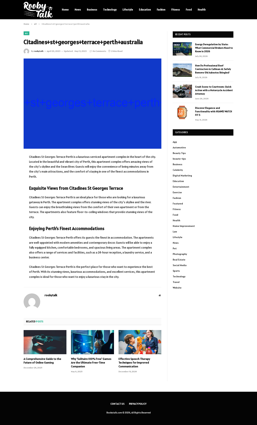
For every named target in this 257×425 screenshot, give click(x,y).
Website (177, 287)
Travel (176, 282)
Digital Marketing (182, 175)
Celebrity (178, 170)
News (78, 9)
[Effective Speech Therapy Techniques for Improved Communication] (140, 342)
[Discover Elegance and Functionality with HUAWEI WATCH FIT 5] (182, 112)
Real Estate (179, 259)
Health (202, 9)
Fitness (175, 9)
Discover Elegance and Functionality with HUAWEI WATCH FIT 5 (213, 111)
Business (92, 9)
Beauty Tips (179, 153)
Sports (176, 270)
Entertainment (181, 186)
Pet (175, 248)
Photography (180, 254)
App (175, 141)
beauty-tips (179, 158)
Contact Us (117, 403)
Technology (110, 9)
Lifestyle (128, 9)
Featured (178, 203)
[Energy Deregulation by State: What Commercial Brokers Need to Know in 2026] (182, 49)
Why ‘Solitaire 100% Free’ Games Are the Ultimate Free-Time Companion (91, 362)
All (26, 33)
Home (65, 9)
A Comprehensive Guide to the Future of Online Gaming (42, 360)
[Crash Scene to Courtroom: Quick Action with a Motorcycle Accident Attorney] (182, 91)
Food (189, 9)
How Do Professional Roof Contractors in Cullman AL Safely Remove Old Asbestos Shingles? (213, 69)
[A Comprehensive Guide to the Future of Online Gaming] (45, 342)
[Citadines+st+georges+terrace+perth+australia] (92, 104)
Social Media (180, 265)
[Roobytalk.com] (38, 9)
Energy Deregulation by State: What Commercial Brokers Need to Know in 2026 (214, 48)
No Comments (99, 51)
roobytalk (38, 51)
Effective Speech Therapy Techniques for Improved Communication (134, 362)
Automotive (179, 147)
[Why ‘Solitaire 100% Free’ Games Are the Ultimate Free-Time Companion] (92, 342)
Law (175, 231)
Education (145, 9)
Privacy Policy (138, 403)
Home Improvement (184, 226)
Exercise (177, 192)
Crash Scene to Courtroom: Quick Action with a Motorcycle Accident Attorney (214, 90)
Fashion (161, 9)
